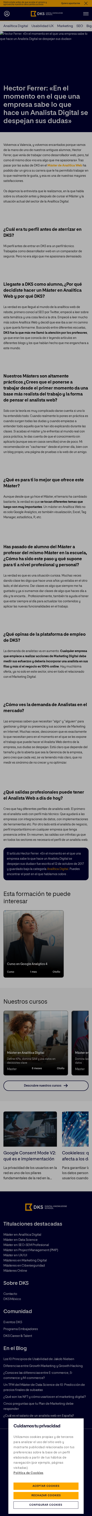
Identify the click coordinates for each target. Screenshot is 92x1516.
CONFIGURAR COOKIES (45, 1505)
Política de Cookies (28, 1473)
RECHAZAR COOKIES (46, 1495)
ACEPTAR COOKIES (46, 1486)
